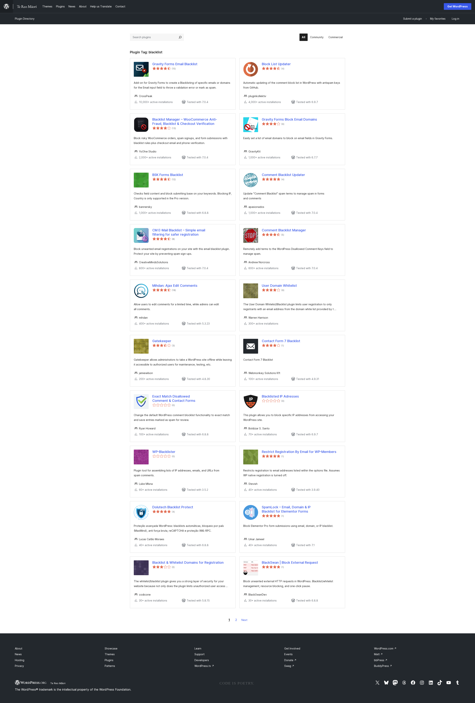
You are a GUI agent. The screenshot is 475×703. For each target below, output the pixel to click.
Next (244, 619)
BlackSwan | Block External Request (290, 562)
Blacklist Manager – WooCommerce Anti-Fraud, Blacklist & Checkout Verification (184, 121)
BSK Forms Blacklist (167, 175)
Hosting (19, 660)
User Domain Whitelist (279, 285)
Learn (197, 648)
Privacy (19, 665)
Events (288, 654)
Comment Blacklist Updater (283, 175)
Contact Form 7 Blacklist (281, 341)
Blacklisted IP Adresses (280, 396)
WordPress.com (385, 648)
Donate (290, 660)
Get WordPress (457, 6)
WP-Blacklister (163, 452)
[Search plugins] (180, 37)
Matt (378, 654)
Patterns (110, 665)
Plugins (109, 660)
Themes (110, 654)
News (18, 654)
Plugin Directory (25, 18)
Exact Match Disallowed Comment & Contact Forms (173, 398)
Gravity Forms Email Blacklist (174, 64)
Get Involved (292, 648)
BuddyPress (383, 665)
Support (199, 654)
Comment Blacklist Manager (284, 230)
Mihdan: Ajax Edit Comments (174, 285)
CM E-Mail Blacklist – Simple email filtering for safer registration (178, 232)
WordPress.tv (204, 665)
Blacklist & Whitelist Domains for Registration (188, 562)
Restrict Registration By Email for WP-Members (299, 452)
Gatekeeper (161, 341)
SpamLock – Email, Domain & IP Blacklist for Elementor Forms (286, 509)
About (18, 648)
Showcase (111, 648)
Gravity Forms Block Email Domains (289, 119)
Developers (201, 660)
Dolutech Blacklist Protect (172, 507)
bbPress (380, 660)
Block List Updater (276, 64)
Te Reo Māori (57, 683)
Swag (289, 665)
